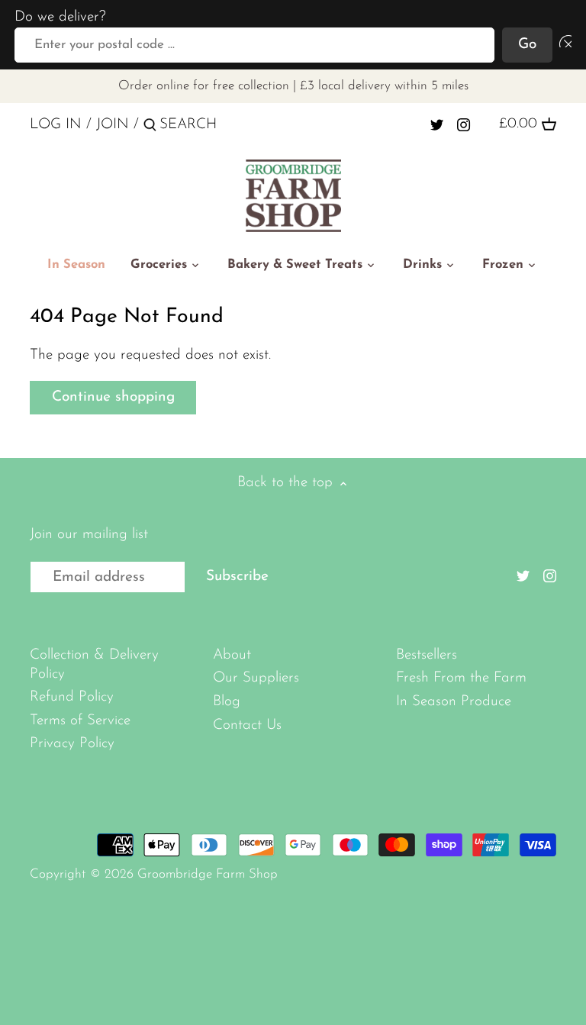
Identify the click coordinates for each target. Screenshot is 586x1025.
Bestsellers (426, 655)
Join (112, 125)
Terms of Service (80, 721)
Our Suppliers (256, 678)
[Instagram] (463, 124)
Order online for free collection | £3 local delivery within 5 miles (293, 85)
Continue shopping (113, 397)
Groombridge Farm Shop (207, 874)
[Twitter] (436, 124)
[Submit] (149, 127)
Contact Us (247, 725)
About (232, 655)
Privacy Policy (72, 744)
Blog (226, 702)
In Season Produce (453, 702)
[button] (562, 45)
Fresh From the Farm (461, 678)
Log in (56, 125)
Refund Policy (72, 697)
